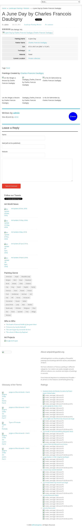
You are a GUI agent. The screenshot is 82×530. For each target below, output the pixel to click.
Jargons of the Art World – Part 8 (19, 392)
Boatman (28, 280)
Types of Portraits (14, 422)
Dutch (19, 287)
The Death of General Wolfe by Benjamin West (21, 324)
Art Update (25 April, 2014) (19, 244)
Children (28, 284)
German (24, 294)
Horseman (9, 301)
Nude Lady (9, 308)
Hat (7, 298)
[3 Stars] (6, 29)
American (9, 276)
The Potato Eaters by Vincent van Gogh (55, 483)
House (18, 301)
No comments (49, 25)
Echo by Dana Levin (49, 508)
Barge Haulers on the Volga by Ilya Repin (56, 457)
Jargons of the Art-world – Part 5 (19, 448)
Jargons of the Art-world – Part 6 (19, 433)
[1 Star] (3, 29)
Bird (15, 280)
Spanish (20, 312)
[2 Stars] (4, 29)
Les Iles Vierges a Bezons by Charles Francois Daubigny (11, 100)
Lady (17, 305)
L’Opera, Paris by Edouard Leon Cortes (55, 444)
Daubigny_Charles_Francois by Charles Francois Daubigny (31, 100)
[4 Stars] (8, 29)
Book (7, 284)
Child (21, 284)
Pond (8, 68)
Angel (16, 276)
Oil (29, 50)
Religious (26, 308)
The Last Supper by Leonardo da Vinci (18, 330)
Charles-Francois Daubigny (37, 43)
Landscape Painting (15, 8)
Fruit (7, 294)
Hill (12, 298)
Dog (12, 287)
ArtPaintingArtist (10, 3)
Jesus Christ (9, 305)
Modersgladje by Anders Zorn (52, 406)
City (7, 287)
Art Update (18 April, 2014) (19, 257)
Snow (13, 312)
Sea (7, 312)
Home (4, 8)
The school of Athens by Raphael (17, 332)
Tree (27, 312)
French (30, 291)
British (14, 284)
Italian (24, 301)
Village (34, 312)
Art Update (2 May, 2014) (19, 232)
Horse (18, 298)
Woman (8, 315)
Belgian (8, 280)
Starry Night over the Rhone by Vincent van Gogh (58, 419)
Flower (22, 291)
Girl (31, 294)
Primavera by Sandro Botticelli (16, 327)
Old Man (18, 308)
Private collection (34, 58)
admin (6, 24)
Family (33, 287)
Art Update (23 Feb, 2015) (19, 209)
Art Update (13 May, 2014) (19, 220)
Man (23, 305)
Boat (20, 280)
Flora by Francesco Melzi (51, 495)
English (26, 287)
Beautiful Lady (26, 276)
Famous (8, 291)
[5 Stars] (10, 29)
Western (26, 8)
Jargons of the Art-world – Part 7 (19, 407)
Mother (30, 305)
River (34, 308)
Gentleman (15, 294)
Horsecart (26, 298)
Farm (15, 291)
